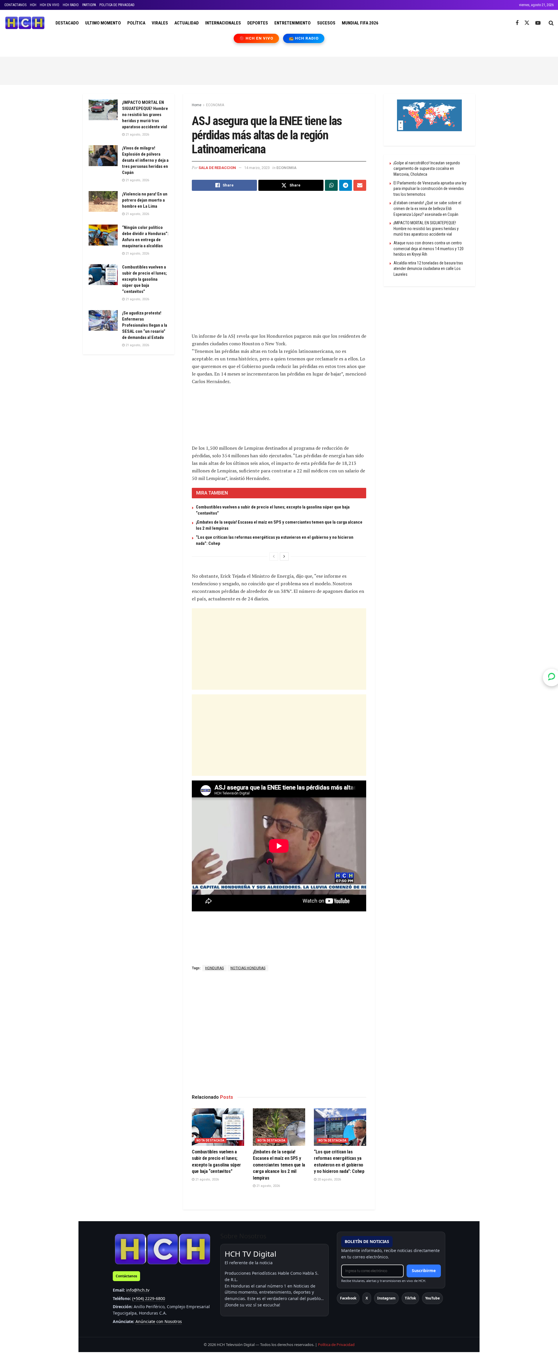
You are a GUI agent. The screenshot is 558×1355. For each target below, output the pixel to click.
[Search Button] (551, 23)
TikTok (410, 1298)
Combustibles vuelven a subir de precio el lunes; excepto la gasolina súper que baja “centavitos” (144, 279)
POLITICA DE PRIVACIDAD (117, 5)
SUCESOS (326, 23)
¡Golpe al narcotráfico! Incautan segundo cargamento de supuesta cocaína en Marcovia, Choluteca (427, 169)
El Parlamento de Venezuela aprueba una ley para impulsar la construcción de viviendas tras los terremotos (430, 189)
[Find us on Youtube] (538, 23)
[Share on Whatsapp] (331, 185)
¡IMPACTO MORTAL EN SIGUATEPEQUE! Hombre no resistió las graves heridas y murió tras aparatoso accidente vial (145, 114)
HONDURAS (214, 968)
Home (196, 105)
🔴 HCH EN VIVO (256, 38)
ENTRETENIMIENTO (292, 23)
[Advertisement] (279, 70)
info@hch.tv (137, 1290)
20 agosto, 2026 (328, 1179)
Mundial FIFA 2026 (360, 23)
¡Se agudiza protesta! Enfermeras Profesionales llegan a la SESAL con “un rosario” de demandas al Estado (144, 325)
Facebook (348, 1298)
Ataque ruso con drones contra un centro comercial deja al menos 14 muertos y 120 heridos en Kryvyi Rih (429, 249)
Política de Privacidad (336, 1344)
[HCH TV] (162, 1249)
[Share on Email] (359, 185)
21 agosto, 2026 (206, 1179)
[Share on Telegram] (345, 185)
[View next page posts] (284, 556)
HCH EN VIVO (49, 5)
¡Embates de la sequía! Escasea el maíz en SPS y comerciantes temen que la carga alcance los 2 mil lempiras (279, 1165)
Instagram (386, 1298)
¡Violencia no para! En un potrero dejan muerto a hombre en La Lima (144, 200)
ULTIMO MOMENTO (103, 23)
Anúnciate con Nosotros (158, 1321)
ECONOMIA (215, 105)
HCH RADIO (71, 5)
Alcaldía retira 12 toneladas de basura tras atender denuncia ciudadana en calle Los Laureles (428, 269)
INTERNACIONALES (223, 23)
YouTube (432, 1298)
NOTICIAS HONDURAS (247, 968)
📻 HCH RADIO (304, 38)
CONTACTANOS (15, 5)
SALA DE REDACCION (217, 168)
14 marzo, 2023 (257, 168)
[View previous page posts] (273, 556)
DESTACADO (67, 23)
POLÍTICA (136, 23)
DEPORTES (257, 23)
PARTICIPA (89, 5)
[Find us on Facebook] (517, 23)
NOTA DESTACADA (210, 1140)
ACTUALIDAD (186, 23)
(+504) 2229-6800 (148, 1298)
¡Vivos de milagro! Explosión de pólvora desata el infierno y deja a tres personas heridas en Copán (145, 160)
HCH (33, 5)
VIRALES (160, 23)
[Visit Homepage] (24, 23)
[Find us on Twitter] (527, 22)
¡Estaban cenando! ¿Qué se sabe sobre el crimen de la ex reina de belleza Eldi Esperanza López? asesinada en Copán (427, 208)
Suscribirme (424, 1270)
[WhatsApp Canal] (551, 677)
